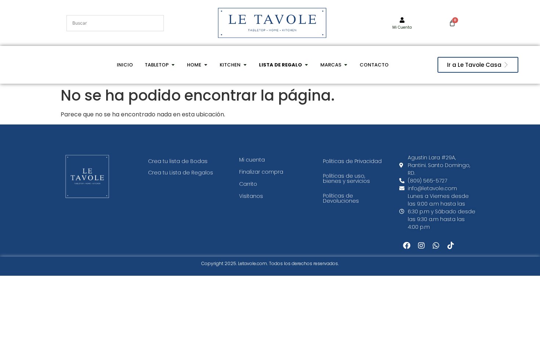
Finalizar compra (261, 172)
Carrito (248, 184)
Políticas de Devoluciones (341, 198)
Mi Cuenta (402, 27)
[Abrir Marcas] (345, 65)
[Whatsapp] (436, 245)
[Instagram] (421, 245)
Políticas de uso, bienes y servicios (346, 178)
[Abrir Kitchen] (244, 65)
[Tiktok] (450, 245)
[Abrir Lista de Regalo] (306, 65)
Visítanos (251, 196)
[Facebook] (406, 245)
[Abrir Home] (205, 65)
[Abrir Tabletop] (172, 65)
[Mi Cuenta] (402, 20)
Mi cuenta (252, 159)
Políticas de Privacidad (352, 161)
